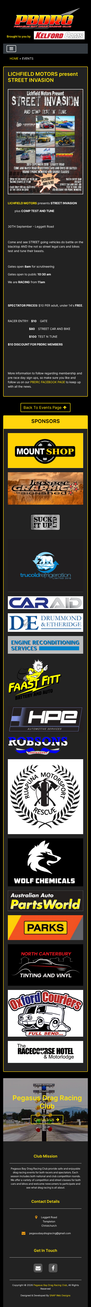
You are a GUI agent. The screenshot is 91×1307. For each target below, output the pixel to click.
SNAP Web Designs (59, 1295)
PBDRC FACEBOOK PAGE (47, 382)
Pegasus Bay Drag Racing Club (50, 1285)
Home (14, 58)
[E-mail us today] (38, 1267)
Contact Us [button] (44, 1119)
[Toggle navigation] (11, 48)
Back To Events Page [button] (42, 407)
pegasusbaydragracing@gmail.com (50, 1233)
